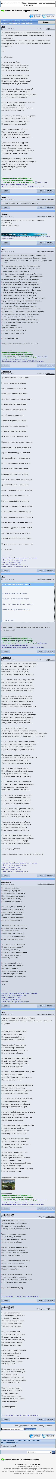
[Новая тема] (48, 16)
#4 (47, 251)
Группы (27, 11)
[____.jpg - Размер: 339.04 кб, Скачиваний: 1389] (8, 1184)
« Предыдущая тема (21, 1426)
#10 (47, 1217)
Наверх (52, 29)
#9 (47, 1014)
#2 (47, 199)
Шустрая (5, 214)
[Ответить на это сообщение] (50, 191)
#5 (47, 374)
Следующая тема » (47, 1426)
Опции (45, 22)
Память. (36, 11)
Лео (3, 27)
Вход (24, 3)
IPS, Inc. (39, 1473)
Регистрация (32, 3)
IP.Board (25, 1473)
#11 (47, 1309)
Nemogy (5, 197)
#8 (47, 884)
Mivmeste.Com (27, 1466)
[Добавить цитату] (41, 191)
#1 (47, 29)
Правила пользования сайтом (28, 1464)
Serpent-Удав (7, 1214)
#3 (47, 216)
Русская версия (18, 1473)
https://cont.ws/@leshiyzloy (12, 1287)
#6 (47, 579)
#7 (47, 660)
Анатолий (6, 371)
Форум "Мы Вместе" (14, 11)
